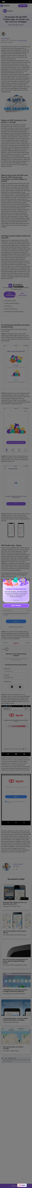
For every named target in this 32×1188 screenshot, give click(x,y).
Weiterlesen (16, 600)
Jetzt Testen (16, 605)
